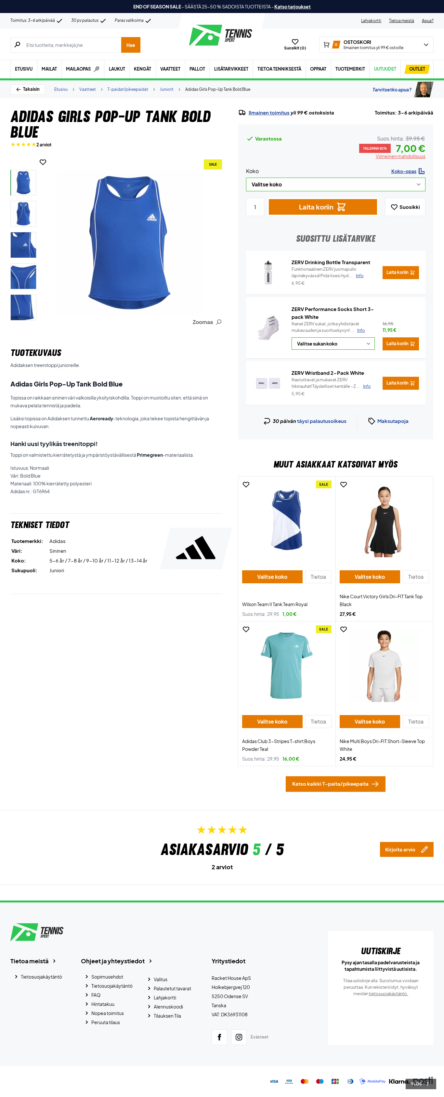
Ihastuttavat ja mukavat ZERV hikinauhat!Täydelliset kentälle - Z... (331, 383)
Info (361, 330)
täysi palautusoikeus (321, 421)
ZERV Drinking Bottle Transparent (331, 262)
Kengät (142, 69)
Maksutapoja (393, 421)
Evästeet (259, 1036)
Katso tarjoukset (292, 6)
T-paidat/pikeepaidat (128, 89)
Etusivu (24, 69)
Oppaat (318, 69)
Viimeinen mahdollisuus (400, 156)
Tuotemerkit (350, 69)
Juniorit (167, 89)
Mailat (49, 69)
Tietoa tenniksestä (279, 69)
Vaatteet (170, 69)
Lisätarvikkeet (231, 69)
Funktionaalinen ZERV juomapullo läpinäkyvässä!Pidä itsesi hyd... (328, 272)
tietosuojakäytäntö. (388, 993)
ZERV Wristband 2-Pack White (328, 373)
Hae (130, 45)
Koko (252, 171)
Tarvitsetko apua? (391, 89)
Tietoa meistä (401, 20)
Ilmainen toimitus (269, 112)
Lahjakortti (371, 20)
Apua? (428, 20)
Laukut (117, 69)
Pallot (197, 69)
